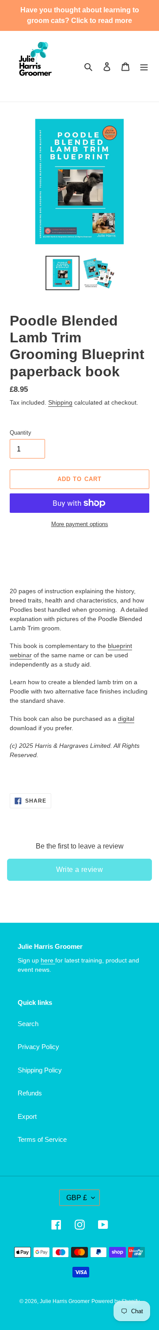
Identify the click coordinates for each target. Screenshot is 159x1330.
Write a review (79, 869)
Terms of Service (42, 1139)
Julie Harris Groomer (65, 1301)
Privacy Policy (38, 1046)
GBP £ (76, 1197)
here (48, 960)
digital (126, 718)
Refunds (30, 1093)
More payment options (79, 524)
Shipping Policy (40, 1070)
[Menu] (144, 66)
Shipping (60, 402)
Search (28, 1023)
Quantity (20, 432)
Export (27, 1116)
